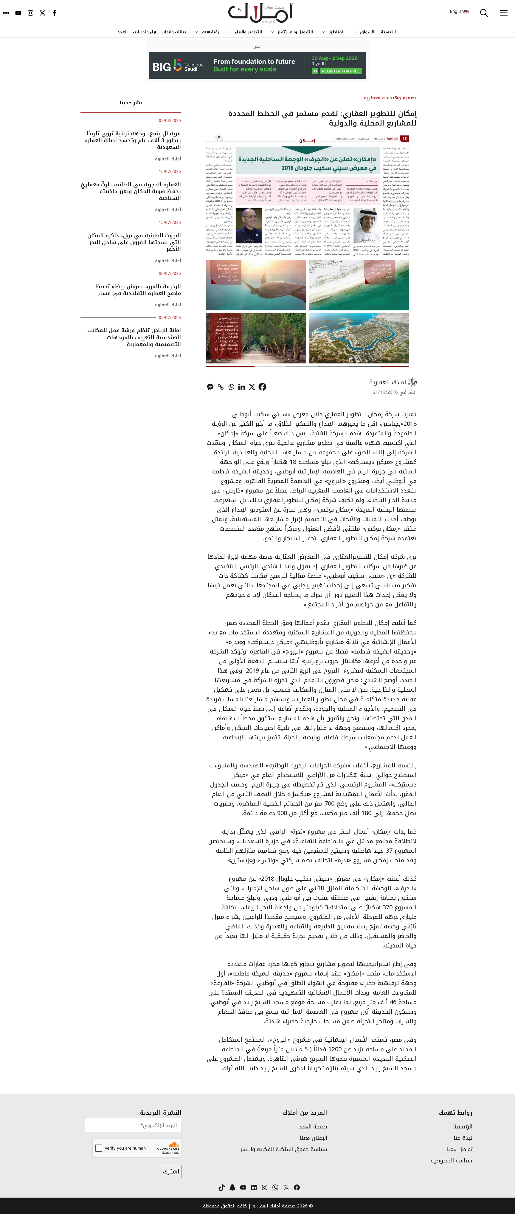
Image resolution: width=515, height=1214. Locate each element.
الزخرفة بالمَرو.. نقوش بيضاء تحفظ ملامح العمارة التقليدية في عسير (138, 289)
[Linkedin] (241, 387)
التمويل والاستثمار (295, 32)
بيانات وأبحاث (174, 32)
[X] (252, 387)
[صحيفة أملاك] (260, 13)
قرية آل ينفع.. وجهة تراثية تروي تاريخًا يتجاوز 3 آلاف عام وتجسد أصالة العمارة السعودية (132, 140)
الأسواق (368, 32)
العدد (122, 32)
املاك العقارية (387, 382)
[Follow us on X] (42, 13)
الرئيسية (389, 32)
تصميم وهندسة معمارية (390, 97)
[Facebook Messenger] (210, 387)
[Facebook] (262, 387)
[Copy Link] (220, 387)
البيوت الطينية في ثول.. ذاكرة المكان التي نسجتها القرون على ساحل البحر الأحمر (134, 242)
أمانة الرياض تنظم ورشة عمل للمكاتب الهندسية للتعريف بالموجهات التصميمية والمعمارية (134, 337)
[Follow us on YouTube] (18, 13)
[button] (484, 13)
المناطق (336, 32)
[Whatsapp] (231, 387)
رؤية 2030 (210, 32)
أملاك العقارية (168, 159)
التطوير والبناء (248, 32)
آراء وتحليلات (144, 32)
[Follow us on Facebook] (55, 13)
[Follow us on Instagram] (30, 13)
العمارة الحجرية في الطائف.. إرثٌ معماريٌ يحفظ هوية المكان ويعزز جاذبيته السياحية (131, 191)
